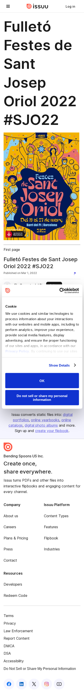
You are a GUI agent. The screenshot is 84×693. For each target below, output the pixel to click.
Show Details (59, 365)
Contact (10, 560)
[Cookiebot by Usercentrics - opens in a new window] (60, 290)
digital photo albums (41, 425)
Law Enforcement (18, 631)
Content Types (56, 516)
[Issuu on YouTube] (59, 684)
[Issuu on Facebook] (9, 684)
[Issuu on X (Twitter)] (34, 684)
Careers (10, 527)
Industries (52, 549)
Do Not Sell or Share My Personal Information (40, 669)
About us (11, 516)
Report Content (17, 638)
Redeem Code (15, 595)
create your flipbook (52, 430)
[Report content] (75, 273)
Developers (13, 584)
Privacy (10, 623)
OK (42, 380)
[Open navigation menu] (8, 6)
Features (51, 527)
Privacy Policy (17, 351)
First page (12, 249)
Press (8, 549)
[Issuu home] (37, 6)
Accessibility (14, 661)
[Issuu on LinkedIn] (21, 684)
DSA (7, 653)
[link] (70, 6)
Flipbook (51, 538)
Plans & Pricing (16, 538)
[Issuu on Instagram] (46, 684)
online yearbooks (45, 420)
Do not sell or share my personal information (42, 397)
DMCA (9, 646)
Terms (9, 615)
